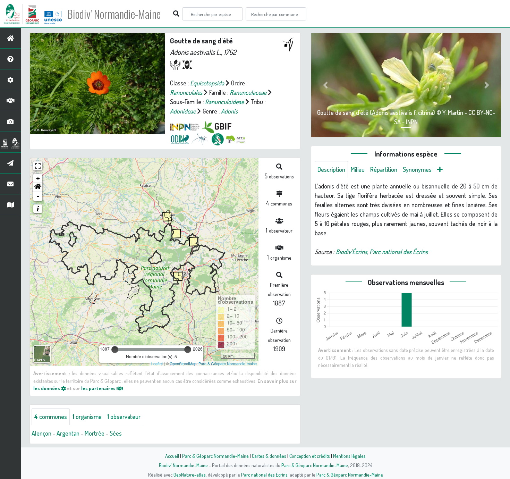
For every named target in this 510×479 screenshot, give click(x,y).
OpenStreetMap (183, 363)
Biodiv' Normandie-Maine (114, 14)
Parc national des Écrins (264, 474)
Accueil (172, 456)
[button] (37, 187)
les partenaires (99, 388)
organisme (87, 416)
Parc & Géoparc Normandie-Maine (215, 456)
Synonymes (417, 169)
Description (331, 169)
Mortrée (94, 433)
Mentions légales (349, 456)
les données (47, 388)
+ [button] (38, 178)
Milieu (358, 169)
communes (50, 416)
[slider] (114, 349)
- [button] (38, 196)
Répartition (383, 169)
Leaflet (157, 363)
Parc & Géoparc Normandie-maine (227, 363)
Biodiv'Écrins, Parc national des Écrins (382, 251)
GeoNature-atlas (189, 474)
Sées (116, 433)
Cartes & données (269, 456)
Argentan (68, 433)
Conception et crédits (309, 456)
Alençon (41, 433)
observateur (124, 416)
